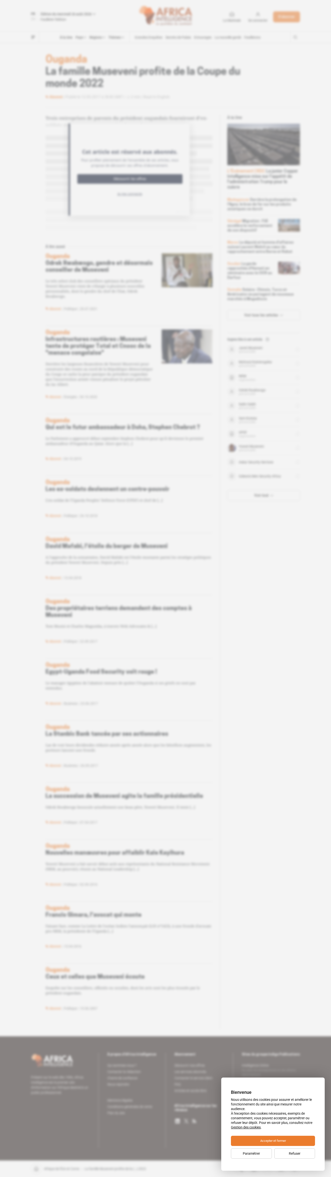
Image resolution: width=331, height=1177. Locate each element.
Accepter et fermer (273, 1141)
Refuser (294, 1153)
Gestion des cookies (246, 1127)
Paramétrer (251, 1153)
